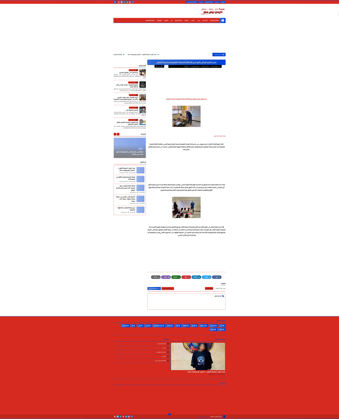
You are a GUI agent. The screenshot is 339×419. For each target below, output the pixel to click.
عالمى (192, 20)
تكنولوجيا (159, 20)
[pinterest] (123, 416)
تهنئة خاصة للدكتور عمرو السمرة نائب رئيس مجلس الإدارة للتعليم (125, 187)
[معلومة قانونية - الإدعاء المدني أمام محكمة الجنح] (142, 84)
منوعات (212, 329)
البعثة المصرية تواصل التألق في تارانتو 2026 (139, 54)
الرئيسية (223, 2)
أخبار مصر (205, 20)
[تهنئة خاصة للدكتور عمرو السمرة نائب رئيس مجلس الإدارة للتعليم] (140, 188)
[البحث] (115, 2)
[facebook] (133, 2)
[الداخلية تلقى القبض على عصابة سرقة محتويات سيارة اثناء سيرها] (140, 199)
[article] (130, 148)
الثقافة (185, 325)
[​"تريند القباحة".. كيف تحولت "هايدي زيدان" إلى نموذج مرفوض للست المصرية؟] (142, 97)
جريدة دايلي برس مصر (202, 416)
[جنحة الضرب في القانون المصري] (142, 72)
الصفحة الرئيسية (195, 66)
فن (171, 20)
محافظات (186, 66)
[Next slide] (115, 134)
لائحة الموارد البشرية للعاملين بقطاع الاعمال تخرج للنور (127, 123)
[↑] (169, 414)
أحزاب (221, 325)
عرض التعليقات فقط (167, 288)
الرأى (177, 325)
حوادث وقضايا (178, 20)
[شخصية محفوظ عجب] (142, 110)
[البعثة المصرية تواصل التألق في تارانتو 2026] (140, 179)
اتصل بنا (201, 2)
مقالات (221, 329)
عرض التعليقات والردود (154, 288)
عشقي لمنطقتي (137, 154)
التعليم (166, 20)
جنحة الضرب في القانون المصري (128, 72)
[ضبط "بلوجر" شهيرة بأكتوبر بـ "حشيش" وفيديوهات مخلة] (197, 356)
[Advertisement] (169, 39)
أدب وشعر (202, 325)
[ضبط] (140, 170)
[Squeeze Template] (224, 416)
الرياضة (186, 20)
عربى (198, 20)
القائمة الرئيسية (214, 20)
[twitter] (121, 2)
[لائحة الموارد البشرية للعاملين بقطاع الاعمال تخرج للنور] (142, 122)
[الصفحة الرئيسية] (223, 20)
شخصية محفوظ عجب (132, 110)
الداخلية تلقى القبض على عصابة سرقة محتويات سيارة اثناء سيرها (125, 198)
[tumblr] (124, 2)
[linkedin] (127, 2)
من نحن (217, 2)
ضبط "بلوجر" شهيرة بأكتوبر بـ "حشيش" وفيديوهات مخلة (170, 54)
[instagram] (130, 2)
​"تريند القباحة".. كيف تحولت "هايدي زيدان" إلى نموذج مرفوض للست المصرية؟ (126, 98)
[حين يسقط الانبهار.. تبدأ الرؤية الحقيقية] (140, 210)
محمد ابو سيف (221, 374)
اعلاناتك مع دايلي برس (192, 2)
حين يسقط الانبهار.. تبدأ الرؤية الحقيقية (126, 208)
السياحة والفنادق (150, 20)
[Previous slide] (118, 134)
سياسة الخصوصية (209, 2)
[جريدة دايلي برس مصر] (213, 11)
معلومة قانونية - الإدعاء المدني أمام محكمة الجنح (127, 85)
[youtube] (119, 2)
